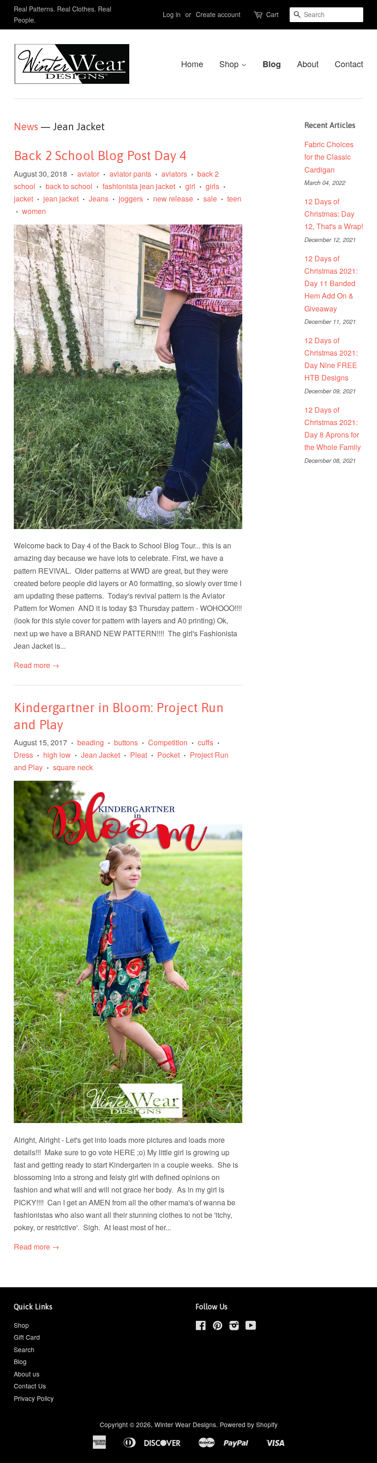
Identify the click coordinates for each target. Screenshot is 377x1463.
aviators (174, 173)
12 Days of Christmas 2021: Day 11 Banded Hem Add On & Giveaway (331, 283)
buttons (126, 742)
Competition (168, 742)
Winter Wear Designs (185, 1424)
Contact (349, 63)
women (34, 211)
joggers (131, 198)
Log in (172, 14)
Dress (23, 754)
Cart (272, 14)
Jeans (99, 198)
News (26, 126)
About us (27, 1373)
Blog (272, 64)
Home (192, 63)
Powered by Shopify (249, 1424)
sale (210, 198)
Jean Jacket (100, 754)
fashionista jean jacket (139, 186)
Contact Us (30, 1385)
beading (90, 742)
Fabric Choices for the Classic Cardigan (329, 156)
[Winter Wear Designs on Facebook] (200, 1326)
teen (234, 198)
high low (57, 754)
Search (24, 1349)
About (308, 63)
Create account (218, 14)
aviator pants (130, 173)
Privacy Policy (34, 1398)
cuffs (205, 742)
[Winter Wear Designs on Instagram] (234, 1326)
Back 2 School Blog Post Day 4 (100, 155)
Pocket (168, 754)
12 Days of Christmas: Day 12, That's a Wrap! (333, 213)
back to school (69, 186)
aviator (88, 173)
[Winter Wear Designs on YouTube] (251, 1326)
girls (212, 186)
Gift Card (27, 1337)
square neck (73, 767)
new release (173, 198)
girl (190, 186)
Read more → (36, 665)
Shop (230, 63)
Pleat (138, 754)
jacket (23, 198)
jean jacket (61, 198)
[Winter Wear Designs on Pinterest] (217, 1326)
